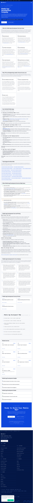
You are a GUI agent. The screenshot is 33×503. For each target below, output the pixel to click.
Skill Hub (18, 472)
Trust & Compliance (4, 492)
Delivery (10, 0)
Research (18, 470)
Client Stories (3, 483)
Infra (16, 0)
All (5, 0)
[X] (3, 449)
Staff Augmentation (14, 207)
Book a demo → (11, 422)
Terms (12, 502)
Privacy (3, 502)
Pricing (2, 462)
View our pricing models (5, 254)
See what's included (10, 22)
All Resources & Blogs (20, 475)
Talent (14, 0)
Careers (2, 485)
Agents (8, 0)
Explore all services (20, 422)
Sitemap (18, 502)
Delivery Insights (3, 470)
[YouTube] (4, 449)
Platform (19, 0)
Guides (18, 468)
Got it (10, 500)
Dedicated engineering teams (24, 53)
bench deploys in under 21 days (11, 188)
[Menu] (31, 2)
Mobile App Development (20, 455)
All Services (19, 462)
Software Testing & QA (20, 459)
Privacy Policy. (5, 498)
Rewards (2, 487)
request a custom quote (13, 254)
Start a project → (4, 446)
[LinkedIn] (1, 449)
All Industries (3, 475)
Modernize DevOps (3, 472)
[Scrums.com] (3, 2)
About (1, 480)
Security (15, 502)
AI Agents (2, 455)
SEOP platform (24, 193)
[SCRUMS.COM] (3, 439)
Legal (1, 502)
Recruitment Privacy (8, 502)
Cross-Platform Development (9, 54)
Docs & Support (3, 490)
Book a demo (4, 22)
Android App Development (22, 42)
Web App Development (20, 457)
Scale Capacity (3, 468)
